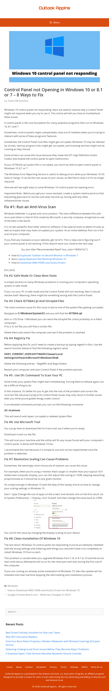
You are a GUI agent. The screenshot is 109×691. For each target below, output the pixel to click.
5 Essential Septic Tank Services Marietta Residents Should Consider (44, 653)
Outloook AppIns (13, 673)
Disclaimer (41, 667)
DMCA (84, 667)
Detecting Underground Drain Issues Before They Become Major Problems (47, 649)
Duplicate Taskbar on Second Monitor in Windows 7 (49, 255)
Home (10, 667)
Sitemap (74, 667)
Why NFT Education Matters (21, 636)
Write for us (96, 667)
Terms (63, 667)
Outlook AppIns (54, 8)
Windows (13, 585)
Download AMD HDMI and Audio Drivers (43, 262)
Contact (29, 667)
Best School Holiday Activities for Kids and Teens (33, 632)
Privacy (53, 667)
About (19, 667)
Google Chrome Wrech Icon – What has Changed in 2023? (39, 594)
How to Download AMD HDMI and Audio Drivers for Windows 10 (44, 590)
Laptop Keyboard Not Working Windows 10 (41, 259)
